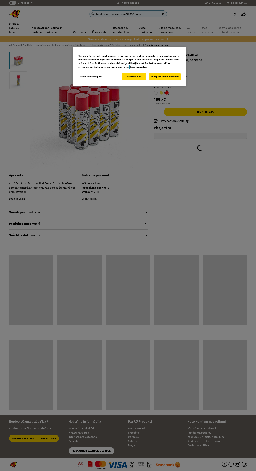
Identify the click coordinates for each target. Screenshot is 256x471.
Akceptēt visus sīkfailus (165, 76)
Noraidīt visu (134, 76)
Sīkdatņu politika (138, 66)
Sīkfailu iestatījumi (91, 76)
